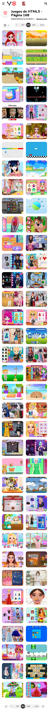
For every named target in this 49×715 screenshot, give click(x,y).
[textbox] (6, 25)
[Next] (43, 706)
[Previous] (6, 706)
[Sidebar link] (3, 3)
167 (23, 25)
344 (42, 25)
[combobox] (6, 25)
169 (33, 25)
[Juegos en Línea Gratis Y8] (11, 4)
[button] (41, 18)
